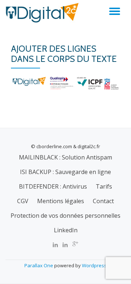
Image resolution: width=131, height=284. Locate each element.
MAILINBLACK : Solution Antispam (65, 157)
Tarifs (104, 186)
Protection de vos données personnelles (65, 216)
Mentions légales (60, 201)
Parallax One (39, 265)
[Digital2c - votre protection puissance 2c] (43, 12)
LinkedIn (66, 230)
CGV (22, 201)
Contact (103, 201)
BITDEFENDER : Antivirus (53, 186)
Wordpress (94, 265)
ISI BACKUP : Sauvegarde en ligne (65, 172)
